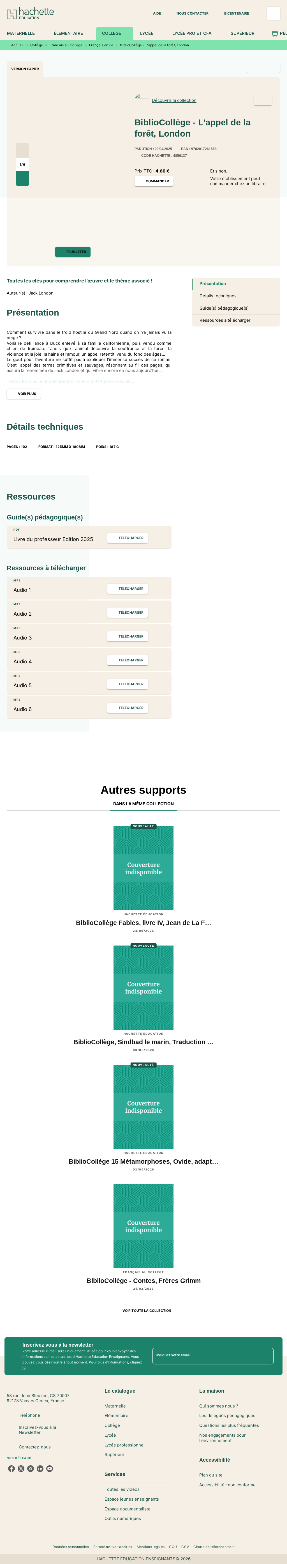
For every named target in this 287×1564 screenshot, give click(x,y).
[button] (153, 13)
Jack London (41, 293)
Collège (36, 45)
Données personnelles (70, 1547)
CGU (173, 1547)
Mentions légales (151, 1547)
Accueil (17, 45)
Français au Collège (66, 45)
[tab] (24, 33)
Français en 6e (101, 45)
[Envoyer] (267, 1356)
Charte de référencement (214, 1547)
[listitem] (11, 1468)
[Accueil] (30, 13)
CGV (185, 1547)
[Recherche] (273, 13)
